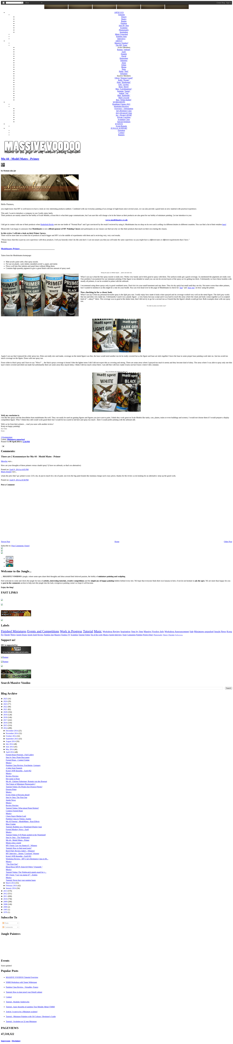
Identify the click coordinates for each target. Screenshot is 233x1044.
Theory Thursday (169, 635)
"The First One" (12, 864)
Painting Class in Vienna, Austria (18, 819)
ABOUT (119, 41)
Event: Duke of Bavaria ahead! (18, 795)
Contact (121, 133)
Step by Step (137, 631)
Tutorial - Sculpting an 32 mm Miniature (21, 1021)
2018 (5, 717)
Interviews (121, 39)
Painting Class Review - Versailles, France (22, 987)
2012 (5, 894)
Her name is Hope (13, 779)
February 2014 (11, 886)
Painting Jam (49, 635)
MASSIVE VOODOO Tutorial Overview (22, 977)
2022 (5, 707)
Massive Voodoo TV (62, 635)
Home (117, 542)
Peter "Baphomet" (124, 82)
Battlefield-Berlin (47, 224)
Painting (124, 23)
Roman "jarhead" (123, 50)
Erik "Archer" (123, 85)
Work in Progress (71, 631)
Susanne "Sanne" (123, 91)
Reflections (179, 635)
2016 (5, 723)
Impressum (5, 1041)
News (13, 634)
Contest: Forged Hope (14, 811)
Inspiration (124, 32)
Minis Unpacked (121, 34)
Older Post (228, 542)
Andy (124, 52)
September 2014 (12, 739)
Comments (8, 927)
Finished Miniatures (13, 631)
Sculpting (123, 28)
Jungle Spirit (32, 635)
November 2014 (12, 733)
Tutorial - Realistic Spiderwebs (17, 1002)
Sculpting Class (124, 119)
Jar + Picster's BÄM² (124, 115)
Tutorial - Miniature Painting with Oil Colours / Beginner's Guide (31, 1016)
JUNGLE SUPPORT (119, 128)
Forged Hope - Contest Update (17, 760)
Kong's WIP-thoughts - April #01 (18, 856)
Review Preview (12, 776)
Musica (106, 635)
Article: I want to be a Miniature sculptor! (21, 1012)
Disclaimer (16, 1041)
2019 (5, 715)
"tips (181, 288)
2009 (5, 902)
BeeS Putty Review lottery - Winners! (20, 851)
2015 (5, 725)
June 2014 (10, 747)
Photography (124, 30)
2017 (5, 720)
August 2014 (11, 741)
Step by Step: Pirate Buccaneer (17, 757)
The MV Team (121, 45)
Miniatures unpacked (203, 631)
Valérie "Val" (124, 93)
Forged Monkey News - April (17, 829)
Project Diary (148, 635)
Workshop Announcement (177, 631)
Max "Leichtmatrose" (124, 89)
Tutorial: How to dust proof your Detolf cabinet (24, 992)
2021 (5, 709)
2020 (5, 712)
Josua (124, 63)
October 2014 (11, 736)
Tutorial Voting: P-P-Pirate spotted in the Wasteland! (26, 835)
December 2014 (12, 731)
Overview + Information (123, 109)
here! (224, 224)
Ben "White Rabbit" (124, 100)
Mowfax (4, 461)
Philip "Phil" (124, 71)
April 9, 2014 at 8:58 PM (19, 480)
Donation (121, 130)
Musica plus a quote (13, 843)
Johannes (123, 60)
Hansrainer (124, 58)
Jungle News (220, 631)
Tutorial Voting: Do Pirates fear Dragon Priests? (24, 787)
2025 (5, 699)
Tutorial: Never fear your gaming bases (21, 880)
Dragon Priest (11, 789)
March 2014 (11, 883)
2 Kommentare (6, 437)
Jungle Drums (21, 635)
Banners (121, 135)
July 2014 (10, 744)
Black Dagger (6, 472)
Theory (124, 17)
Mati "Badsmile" (123, 95)
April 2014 (10, 752)
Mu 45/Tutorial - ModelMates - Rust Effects (22, 821)
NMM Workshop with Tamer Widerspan (21, 982)
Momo (123, 67)
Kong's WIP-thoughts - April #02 (18, 771)
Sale (191, 631)
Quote (7, 634)
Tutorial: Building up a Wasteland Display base (24, 827)
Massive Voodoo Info (154, 631)
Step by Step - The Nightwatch (18, 837)
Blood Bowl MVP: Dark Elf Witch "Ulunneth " (24, 867)
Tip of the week (97, 635)
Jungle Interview (115, 635)
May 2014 (10, 749)
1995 (5, 910)
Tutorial (88, 631)
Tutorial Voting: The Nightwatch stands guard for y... (26, 872)
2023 (5, 704)
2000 (5, 907)
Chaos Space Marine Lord (16, 816)
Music (98, 631)
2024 (5, 701)
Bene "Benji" (124, 87)
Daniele (124, 54)
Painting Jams (121, 36)
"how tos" (191, 288)
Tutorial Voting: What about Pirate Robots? (22, 808)
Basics (123, 19)
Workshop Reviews (121, 106)
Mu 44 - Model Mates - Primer (20, 158)
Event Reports (121, 126)
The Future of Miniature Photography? (20, 784)
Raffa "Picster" (124, 80)
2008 (5, 904)
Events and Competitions (43, 631)
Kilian (123, 65)
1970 (5, 912)
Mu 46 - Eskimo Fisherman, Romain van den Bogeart (26, 781)
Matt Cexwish (123, 98)
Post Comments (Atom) (20, 546)
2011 (5, 896)
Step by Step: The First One (16, 797)
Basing (123, 21)
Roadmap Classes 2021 (121, 104)
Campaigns (131, 635)
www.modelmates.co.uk (116, 220)
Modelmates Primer (10, 248)
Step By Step (124, 26)
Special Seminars (123, 122)
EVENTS (119, 124)
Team (124, 635)
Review (40, 635)
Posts (6, 923)
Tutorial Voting (84, 635)
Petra (124, 69)
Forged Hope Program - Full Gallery (20, 755)
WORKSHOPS (119, 102)
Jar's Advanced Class (124, 113)
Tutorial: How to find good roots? (19, 848)
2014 (5, 728)
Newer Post (5, 542)
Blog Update (11, 824)
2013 (5, 891)
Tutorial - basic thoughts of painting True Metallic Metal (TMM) (30, 1007)
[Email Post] (2, 446)
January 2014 (11, 888)
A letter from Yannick (14, 768)
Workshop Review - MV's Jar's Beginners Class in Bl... (27, 859)
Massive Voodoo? (121, 43)
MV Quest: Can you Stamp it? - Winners (21, 845)
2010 (5, 899)
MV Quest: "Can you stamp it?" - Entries (21, 875)
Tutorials (121, 15)
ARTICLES (119, 12)
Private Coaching (123, 117)
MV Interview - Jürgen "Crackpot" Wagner (22, 853)
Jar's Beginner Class (124, 111)
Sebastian (123, 74)
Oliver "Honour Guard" (124, 78)
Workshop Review (111, 631)
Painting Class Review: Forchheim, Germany (23, 765)
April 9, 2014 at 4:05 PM (19, 469)
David (123, 56)
